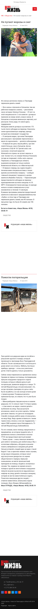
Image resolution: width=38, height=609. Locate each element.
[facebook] (2, 592)
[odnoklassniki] (9, 592)
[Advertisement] (19, 79)
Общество (8, 16)
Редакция (4, 605)
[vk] (16, 592)
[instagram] (6, 592)
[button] (2, 9)
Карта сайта (12, 605)
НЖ (2, 16)
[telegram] (12, 592)
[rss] (19, 592)
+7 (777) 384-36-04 (10, 587)
